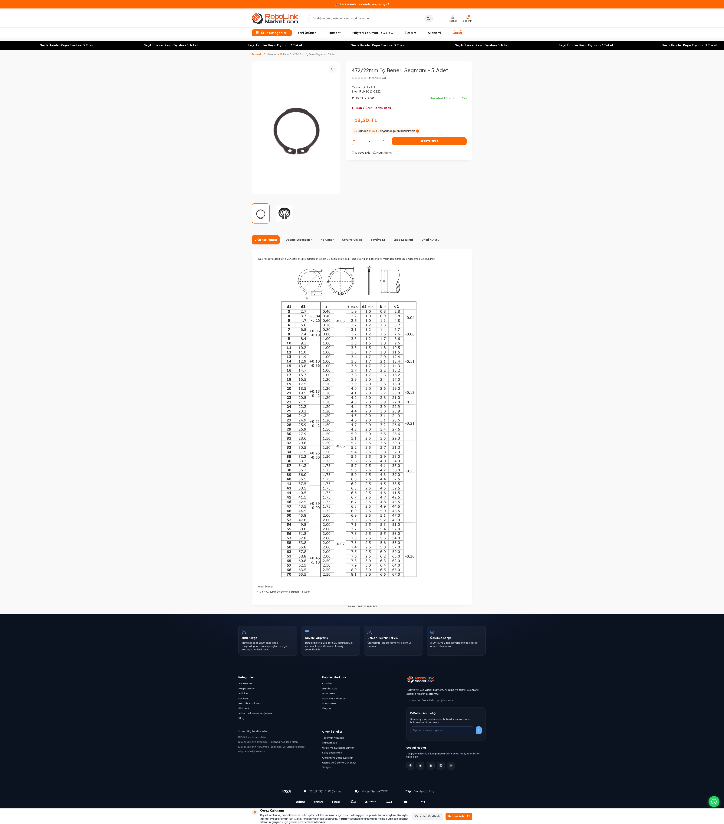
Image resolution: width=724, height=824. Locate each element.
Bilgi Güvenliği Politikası (252, 751)
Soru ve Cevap (352, 239)
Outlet (458, 32)
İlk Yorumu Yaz (376, 78)
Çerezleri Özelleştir (428, 816)
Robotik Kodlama (249, 703)
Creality (327, 683)
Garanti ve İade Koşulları (337, 757)
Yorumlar (327, 239)
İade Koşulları (403, 239)
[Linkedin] (451, 766)
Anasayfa (257, 54)
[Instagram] (441, 766)
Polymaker (329, 693)
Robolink (369, 87)
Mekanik (271, 54)
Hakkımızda (329, 742)
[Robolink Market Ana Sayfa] (446, 679)
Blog (241, 718)
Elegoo (326, 708)
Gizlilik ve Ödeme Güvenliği (339, 762)
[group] (296, 127)
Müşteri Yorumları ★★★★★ (372, 33)
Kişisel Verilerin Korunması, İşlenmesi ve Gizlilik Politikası (271, 746)
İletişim (410, 33)
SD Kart (243, 698)
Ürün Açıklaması (266, 239)
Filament (334, 33)
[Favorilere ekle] (333, 69)
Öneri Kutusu (430, 239)
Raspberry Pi (246, 688)
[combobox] (370, 18)
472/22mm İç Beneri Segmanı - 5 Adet (314, 54)
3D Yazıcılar (245, 683)
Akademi (434, 33)
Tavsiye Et (378, 239)
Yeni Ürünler (307, 33)
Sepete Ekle (429, 141)
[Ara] (428, 18)
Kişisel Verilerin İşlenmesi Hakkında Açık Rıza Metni (268, 741)
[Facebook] (410, 766)
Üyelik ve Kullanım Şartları (338, 747)
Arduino (243, 693)
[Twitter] (420, 766)
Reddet (343, 818)
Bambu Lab (329, 688)
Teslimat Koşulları (333, 737)
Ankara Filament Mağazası (255, 713)
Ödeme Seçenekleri (298, 239)
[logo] (275, 18)
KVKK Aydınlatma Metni (252, 737)
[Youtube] (431, 766)
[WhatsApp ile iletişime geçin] (714, 801)
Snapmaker (329, 703)
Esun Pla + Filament (334, 698)
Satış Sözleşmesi (332, 752)
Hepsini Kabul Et (459, 816)
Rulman (284, 54)
